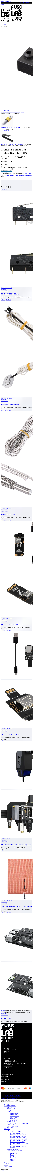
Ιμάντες (12, 1155)
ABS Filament (14, 1113)
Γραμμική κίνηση (14, 1153)
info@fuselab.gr (5, 1079)
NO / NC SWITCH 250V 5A (10, 294)
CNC (8, 1130)
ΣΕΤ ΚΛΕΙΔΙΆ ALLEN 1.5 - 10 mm (10, 127)
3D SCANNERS (11, 1108)
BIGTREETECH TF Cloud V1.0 (11, 734)
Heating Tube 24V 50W (8, 514)
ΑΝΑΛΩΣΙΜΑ (12, 112)
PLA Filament (13, 1120)
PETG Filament (14, 1119)
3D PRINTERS (11, 1107)
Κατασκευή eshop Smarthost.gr (8, 1098)
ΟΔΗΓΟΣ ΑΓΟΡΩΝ (9, 1064)
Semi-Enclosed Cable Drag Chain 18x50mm (12, 144)
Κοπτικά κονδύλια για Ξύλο (17, 1142)
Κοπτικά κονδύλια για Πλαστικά (18, 1139)
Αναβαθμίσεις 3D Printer (12, 175)
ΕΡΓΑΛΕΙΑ (10, 1127)
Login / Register (8, 1166)
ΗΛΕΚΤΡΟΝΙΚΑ (11, 1124)
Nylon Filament (14, 1117)
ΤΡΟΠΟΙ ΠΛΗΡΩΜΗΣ (10, 1060)
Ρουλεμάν (12, 1159)
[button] (6, 288)
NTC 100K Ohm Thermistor (10, 404)
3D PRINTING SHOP (10, 1049)
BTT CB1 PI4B (6, 1018)
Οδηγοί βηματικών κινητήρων (14, 1150)
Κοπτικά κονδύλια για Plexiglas (18, 1140)
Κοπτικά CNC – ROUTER (14, 1132)
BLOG (5, 1052)
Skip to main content (6, 1)
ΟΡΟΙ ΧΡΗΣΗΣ (8, 1066)
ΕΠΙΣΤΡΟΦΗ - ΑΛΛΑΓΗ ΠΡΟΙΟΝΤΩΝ (15, 1063)
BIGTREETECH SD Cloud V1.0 (12, 624)
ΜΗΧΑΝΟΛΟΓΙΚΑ (12, 1126)
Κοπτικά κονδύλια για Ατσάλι (17, 1133)
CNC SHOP (7, 1051)
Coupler (12, 1160)
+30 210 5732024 (24, 2)
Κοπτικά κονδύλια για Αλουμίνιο (18, 1134)
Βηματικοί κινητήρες (12, 1149)
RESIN (9, 1110)
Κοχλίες (12, 1156)
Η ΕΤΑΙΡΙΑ (7, 1058)
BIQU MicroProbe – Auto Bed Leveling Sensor (16, 845)
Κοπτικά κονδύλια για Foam (17, 1137)
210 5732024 (4, 1076)
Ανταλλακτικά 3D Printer (25, 175)
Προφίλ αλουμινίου (15, 1157)
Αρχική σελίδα (4, 112)
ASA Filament (14, 1114)
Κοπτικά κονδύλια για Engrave (18, 1146)
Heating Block (20, 112)
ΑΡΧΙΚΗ (6, 1048)
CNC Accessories (11, 1147)
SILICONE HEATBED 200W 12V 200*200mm (16, 906)
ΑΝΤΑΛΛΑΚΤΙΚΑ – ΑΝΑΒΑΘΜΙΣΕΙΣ (17, 1123)
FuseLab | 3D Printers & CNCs (13, 1096)
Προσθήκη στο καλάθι (6, 170)
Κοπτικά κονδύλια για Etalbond (18, 1136)
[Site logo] (6, 21)
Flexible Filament (14, 1116)
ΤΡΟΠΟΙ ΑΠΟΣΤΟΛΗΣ (10, 1061)
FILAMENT (10, 1111)
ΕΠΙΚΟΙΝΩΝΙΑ (8, 1067)
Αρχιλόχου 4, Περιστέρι (7, 1074)
